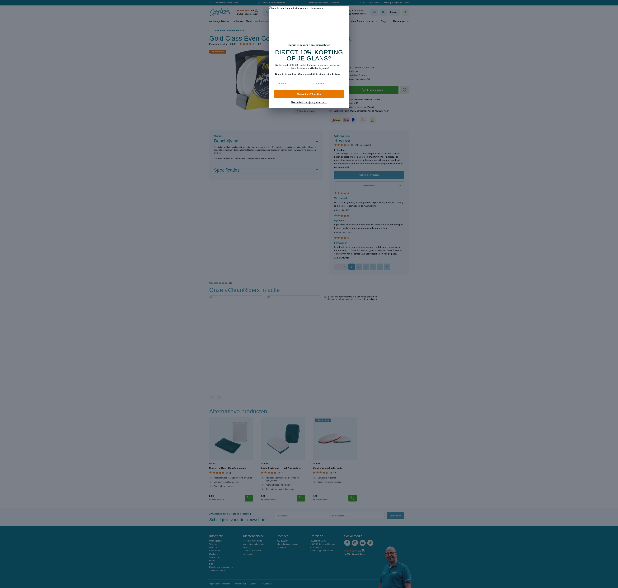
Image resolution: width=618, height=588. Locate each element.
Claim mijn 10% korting (309, 94)
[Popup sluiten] (345, 11)
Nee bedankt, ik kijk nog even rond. (309, 102)
